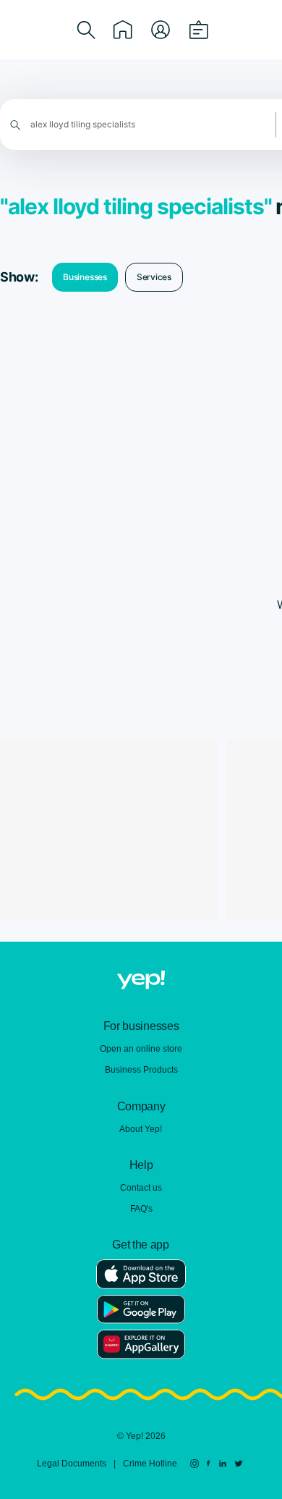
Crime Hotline (150, 1463)
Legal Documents (71, 1463)
